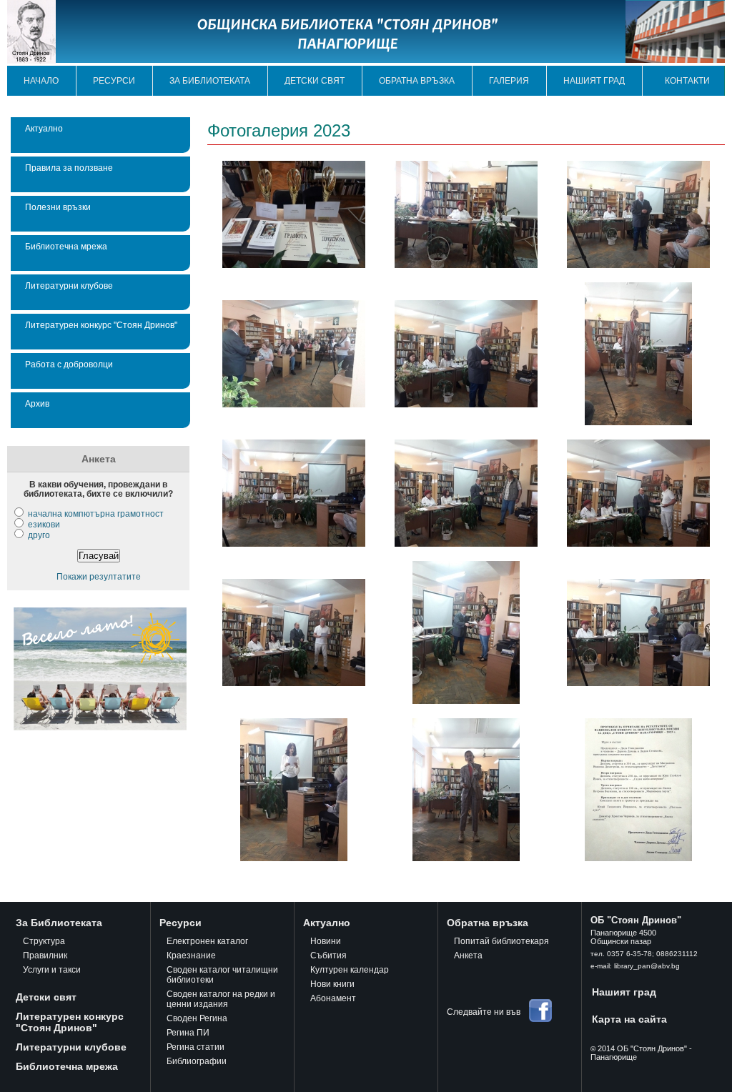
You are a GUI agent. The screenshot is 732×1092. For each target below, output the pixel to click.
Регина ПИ (188, 1033)
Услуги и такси (52, 970)
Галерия (509, 81)
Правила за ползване (69, 167)
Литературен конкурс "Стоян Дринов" (101, 324)
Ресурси (114, 81)
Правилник (45, 955)
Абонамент (333, 998)
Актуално (44, 128)
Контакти (687, 81)
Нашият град (594, 81)
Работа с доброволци (69, 364)
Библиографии (197, 1061)
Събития (328, 955)
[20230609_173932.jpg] (293, 264)
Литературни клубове (69, 285)
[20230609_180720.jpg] (293, 682)
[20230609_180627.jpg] (638, 543)
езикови (44, 524)
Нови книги (332, 984)
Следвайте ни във (483, 1012)
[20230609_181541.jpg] (293, 858)
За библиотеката (209, 81)
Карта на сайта (629, 1019)
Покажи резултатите (98, 576)
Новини (325, 941)
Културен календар (349, 970)
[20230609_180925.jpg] (466, 700)
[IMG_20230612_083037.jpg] (638, 858)
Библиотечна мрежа (66, 246)
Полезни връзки (58, 207)
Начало (41, 81)
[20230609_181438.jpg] (638, 682)
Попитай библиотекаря (501, 941)
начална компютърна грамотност (96, 513)
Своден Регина (197, 1018)
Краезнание (191, 955)
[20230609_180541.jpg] (466, 543)
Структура (44, 941)
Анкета (468, 955)
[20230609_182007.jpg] (466, 858)
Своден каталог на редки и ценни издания (221, 999)
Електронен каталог (207, 941)
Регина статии (195, 1047)
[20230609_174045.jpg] (466, 264)
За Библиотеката (59, 922)
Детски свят (315, 81)
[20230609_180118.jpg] (293, 543)
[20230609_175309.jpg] (638, 264)
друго (39, 535)
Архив (37, 403)
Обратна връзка (417, 81)
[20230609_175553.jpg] (638, 422)
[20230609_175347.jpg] (293, 404)
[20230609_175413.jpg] (466, 404)
